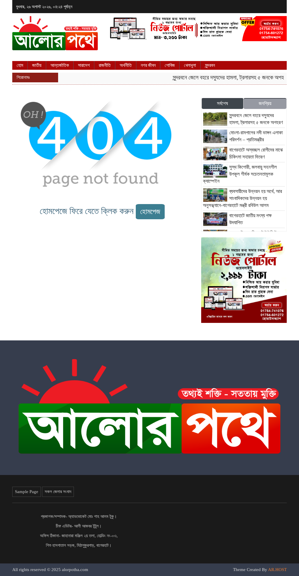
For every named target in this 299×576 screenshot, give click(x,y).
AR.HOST (277, 569)
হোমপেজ (150, 211)
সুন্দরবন (210, 65)
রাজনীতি (105, 65)
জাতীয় (36, 65)
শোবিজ (170, 65)
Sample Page (26, 491)
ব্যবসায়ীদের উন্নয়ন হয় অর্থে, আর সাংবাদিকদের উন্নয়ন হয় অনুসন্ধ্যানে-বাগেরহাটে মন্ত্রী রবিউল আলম (242, 198)
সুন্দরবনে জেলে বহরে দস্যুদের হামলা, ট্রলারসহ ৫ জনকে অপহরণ (225, 77)
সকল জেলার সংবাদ (58, 491)
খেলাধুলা (190, 65)
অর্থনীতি (126, 65)
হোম (20, 65)
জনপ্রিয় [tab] (265, 103)
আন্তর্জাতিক (60, 65)
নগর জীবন (148, 65)
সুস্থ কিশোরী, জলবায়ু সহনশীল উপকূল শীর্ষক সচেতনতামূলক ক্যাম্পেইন (240, 174)
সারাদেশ (84, 65)
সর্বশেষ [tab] (222, 103)
